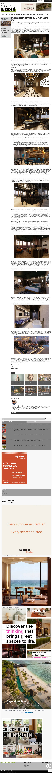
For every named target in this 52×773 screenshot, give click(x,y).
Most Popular (7, 421)
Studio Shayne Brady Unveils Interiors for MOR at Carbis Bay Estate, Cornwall (29, 434)
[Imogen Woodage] (31, 377)
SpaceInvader (29, 22)
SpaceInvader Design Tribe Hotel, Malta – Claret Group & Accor (29, 19)
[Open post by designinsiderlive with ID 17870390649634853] (26, 581)
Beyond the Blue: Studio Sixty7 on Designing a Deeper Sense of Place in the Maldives (30, 445)
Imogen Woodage (28, 382)
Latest (3, 14)
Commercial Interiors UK (31, 0)
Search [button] (45, 419)
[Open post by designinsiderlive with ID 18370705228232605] (26, 530)
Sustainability (40, 14)
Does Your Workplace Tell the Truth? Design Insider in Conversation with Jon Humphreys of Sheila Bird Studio (32, 424)
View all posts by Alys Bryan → (17, 409)
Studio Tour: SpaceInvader (43, 382)
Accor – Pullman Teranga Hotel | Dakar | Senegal (30, 394)
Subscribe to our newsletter (8, 762)
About (3, 491)
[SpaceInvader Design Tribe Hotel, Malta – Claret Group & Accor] (6, 25)
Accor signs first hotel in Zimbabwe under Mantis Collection (17, 394)
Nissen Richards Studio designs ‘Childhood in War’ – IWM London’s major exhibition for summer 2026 (31, 430)
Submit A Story (4, 493)
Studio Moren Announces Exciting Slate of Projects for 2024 (44, 394)
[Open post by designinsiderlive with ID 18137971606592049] (26, 633)
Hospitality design (4, 30)
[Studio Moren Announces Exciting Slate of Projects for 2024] (44, 389)
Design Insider (40, 0)
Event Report (32, 14)
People (17, 14)
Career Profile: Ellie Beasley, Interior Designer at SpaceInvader (17, 383)
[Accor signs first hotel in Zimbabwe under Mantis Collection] (17, 389)
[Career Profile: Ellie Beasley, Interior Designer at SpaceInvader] (17, 377)
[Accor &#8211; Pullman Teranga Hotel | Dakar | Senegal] (31, 389)
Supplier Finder (48, 0)
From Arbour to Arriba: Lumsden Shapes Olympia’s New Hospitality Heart (28, 440)
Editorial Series (24, 14)
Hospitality (3, 28)
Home (2, 770)
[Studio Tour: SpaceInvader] (44, 377)
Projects (13, 14)
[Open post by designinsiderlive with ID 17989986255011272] (26, 684)
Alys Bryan (4, 19)
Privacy (8, 770)
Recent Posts (31, 421)
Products (8, 14)
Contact (3, 495)
